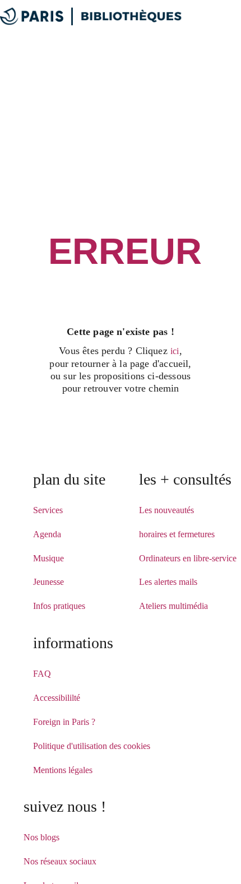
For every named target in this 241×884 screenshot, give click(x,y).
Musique (48, 558)
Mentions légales (62, 770)
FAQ (42, 673)
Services (48, 510)
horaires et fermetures (177, 534)
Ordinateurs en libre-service (188, 558)
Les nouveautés (166, 510)
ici (174, 351)
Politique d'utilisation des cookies (91, 746)
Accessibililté (56, 697)
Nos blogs (41, 837)
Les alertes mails (168, 582)
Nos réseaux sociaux (60, 861)
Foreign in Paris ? (64, 722)
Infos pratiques (59, 606)
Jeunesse (48, 582)
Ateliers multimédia (173, 606)
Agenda (47, 534)
